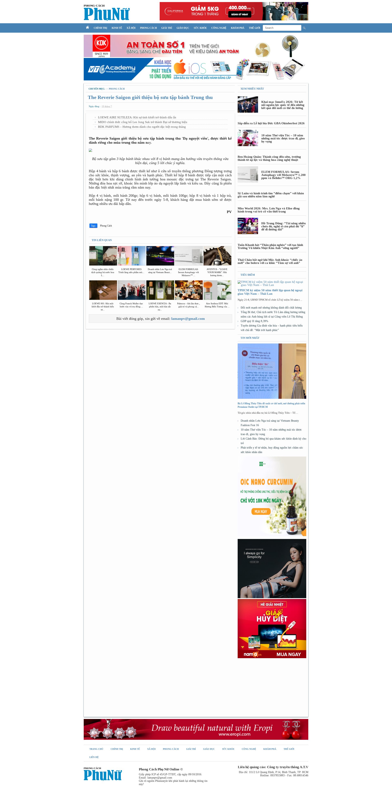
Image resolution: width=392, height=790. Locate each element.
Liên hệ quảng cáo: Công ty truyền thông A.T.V (273, 767)
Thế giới (254, 28)
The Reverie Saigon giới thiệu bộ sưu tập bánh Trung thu (150, 97)
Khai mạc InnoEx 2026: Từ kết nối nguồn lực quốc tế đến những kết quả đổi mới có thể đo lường (282, 105)
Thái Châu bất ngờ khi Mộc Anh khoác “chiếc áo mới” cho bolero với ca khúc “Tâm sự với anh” (270, 261)
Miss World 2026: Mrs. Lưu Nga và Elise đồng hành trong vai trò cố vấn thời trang (269, 210)
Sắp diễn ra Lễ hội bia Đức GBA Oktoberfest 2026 (271, 123)
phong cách (117, 89)
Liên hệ (94, 757)
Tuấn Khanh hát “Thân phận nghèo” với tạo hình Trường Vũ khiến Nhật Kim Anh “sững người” (270, 246)
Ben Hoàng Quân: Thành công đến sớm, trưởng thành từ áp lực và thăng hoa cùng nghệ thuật (269, 158)
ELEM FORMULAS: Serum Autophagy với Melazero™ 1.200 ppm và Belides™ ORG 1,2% (283, 175)
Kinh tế (117, 28)
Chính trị (100, 28)
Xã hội (131, 28)
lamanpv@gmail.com (188, 319)
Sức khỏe (200, 28)
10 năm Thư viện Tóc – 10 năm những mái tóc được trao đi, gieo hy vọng (283, 138)
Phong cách (148, 28)
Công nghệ (218, 28)
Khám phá (237, 28)
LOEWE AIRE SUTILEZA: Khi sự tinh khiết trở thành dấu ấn (137, 117)
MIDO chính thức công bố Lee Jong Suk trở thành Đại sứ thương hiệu (142, 122)
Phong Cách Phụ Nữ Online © (161, 769)
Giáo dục (183, 28)
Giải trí (166, 28)
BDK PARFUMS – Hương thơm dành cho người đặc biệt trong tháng (142, 126)
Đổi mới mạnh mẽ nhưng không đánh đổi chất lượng (271, 307)
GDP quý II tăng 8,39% (254, 321)
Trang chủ (96, 749)
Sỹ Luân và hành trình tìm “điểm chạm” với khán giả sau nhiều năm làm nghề (271, 195)
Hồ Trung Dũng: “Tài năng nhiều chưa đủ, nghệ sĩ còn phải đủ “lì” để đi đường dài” (283, 226)
